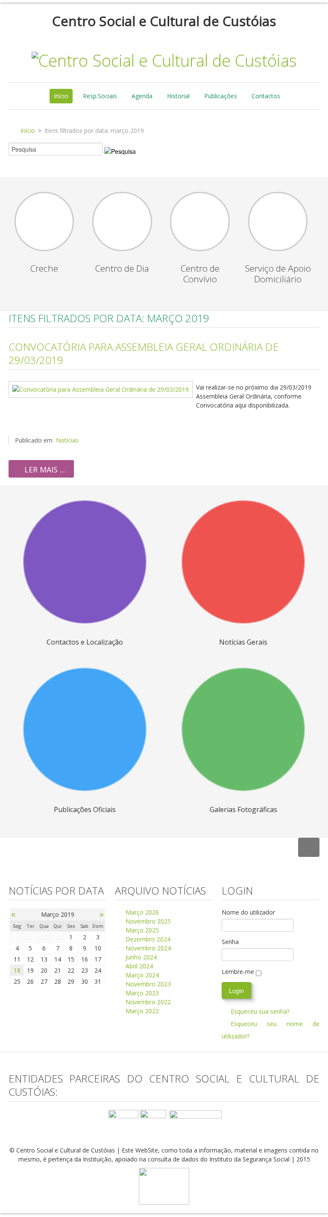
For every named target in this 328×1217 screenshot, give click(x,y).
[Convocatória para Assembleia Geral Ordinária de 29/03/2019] (101, 388)
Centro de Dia (122, 268)
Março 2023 (141, 993)
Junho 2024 (140, 957)
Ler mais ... (43, 469)
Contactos (266, 96)
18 (17, 970)
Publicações (220, 96)
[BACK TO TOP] (308, 847)
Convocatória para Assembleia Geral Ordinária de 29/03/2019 (144, 353)
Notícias (67, 440)
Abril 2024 (138, 966)
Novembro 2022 (147, 1002)
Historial (178, 96)
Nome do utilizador (248, 912)
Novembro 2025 (147, 921)
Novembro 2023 (147, 984)
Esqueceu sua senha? (260, 1011)
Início (61, 96)
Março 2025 (141, 930)
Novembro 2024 (147, 948)
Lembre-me (238, 972)
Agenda (142, 96)
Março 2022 (141, 1011)
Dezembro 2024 (147, 939)
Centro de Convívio (200, 273)
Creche (44, 268)
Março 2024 (141, 975)
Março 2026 (141, 912)
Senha (230, 942)
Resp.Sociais (100, 96)
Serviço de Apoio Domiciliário (278, 273)
